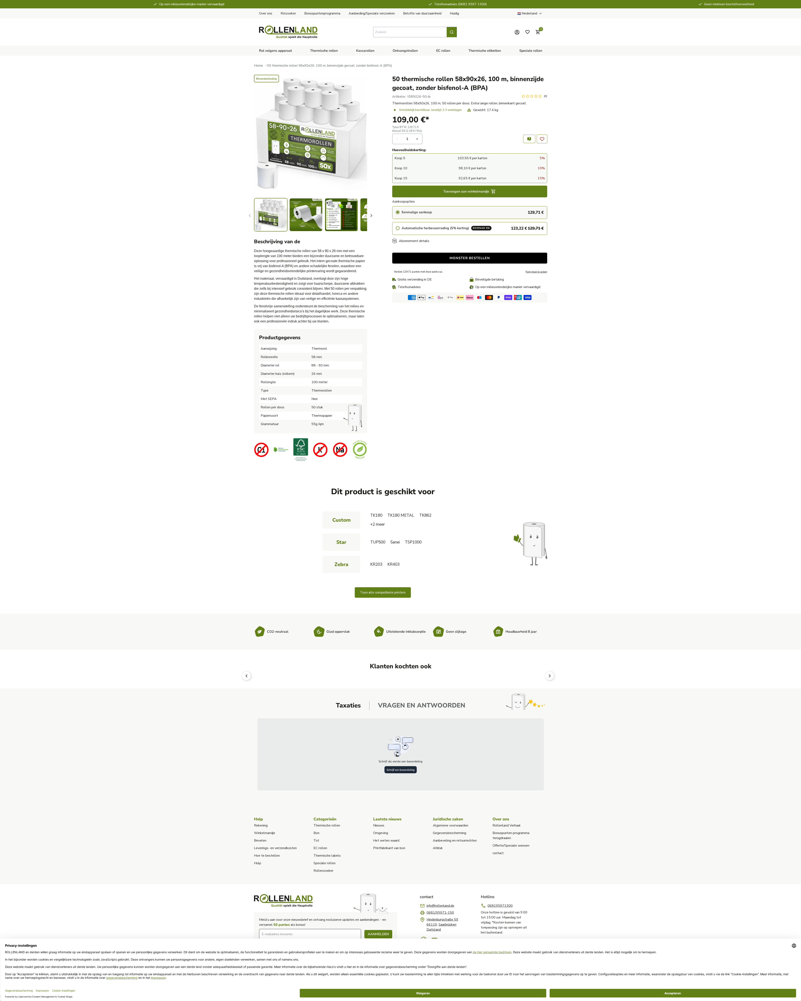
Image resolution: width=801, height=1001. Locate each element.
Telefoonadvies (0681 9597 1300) (403, 4)
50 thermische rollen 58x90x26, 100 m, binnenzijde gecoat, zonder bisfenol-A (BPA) (329, 65)
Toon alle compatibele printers (383, 592)
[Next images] (371, 215)
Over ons (265, 13)
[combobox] (415, 32)
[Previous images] (249, 215)
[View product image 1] (271, 214)
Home (258, 65)
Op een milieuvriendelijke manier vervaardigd (134, 4)
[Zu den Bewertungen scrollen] (534, 96)
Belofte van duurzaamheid (422, 13)
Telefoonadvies (409, 287)
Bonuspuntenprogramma (322, 13)
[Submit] (452, 32)
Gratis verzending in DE (415, 279)
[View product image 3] (341, 214)
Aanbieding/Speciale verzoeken (372, 13)
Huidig (454, 13)
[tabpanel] (400, 754)
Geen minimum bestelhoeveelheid (672, 4)
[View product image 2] (306, 214)
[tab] (348, 705)
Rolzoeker (288, 13)
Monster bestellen (470, 258)
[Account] (517, 32)
